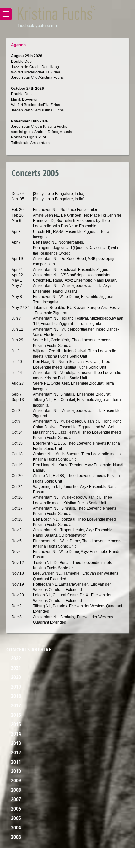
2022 (16, 658)
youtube (42, 25)
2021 (16, 667)
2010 (16, 771)
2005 (16, 818)
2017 (16, 705)
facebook (26, 25)
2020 (16, 677)
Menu (6, 14)
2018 (16, 695)
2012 (16, 752)
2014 (16, 733)
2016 (16, 714)
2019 (16, 686)
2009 (16, 780)
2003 (16, 836)
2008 (16, 789)
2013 (16, 743)
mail (55, 25)
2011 (16, 761)
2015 (16, 724)
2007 (16, 799)
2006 (16, 808)
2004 (16, 827)
